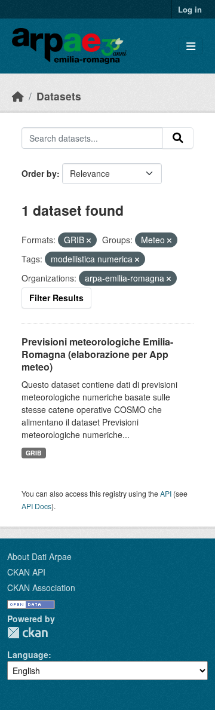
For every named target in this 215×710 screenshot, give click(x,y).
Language (27, 654)
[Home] (18, 95)
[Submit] (178, 138)
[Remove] (89, 240)
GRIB (34, 452)
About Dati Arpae (39, 556)
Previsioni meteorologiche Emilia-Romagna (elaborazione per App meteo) (97, 354)
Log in (190, 9)
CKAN (27, 632)
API (165, 493)
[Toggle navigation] (191, 46)
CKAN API (26, 572)
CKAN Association (41, 587)
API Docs (36, 506)
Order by (39, 173)
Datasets (58, 95)
